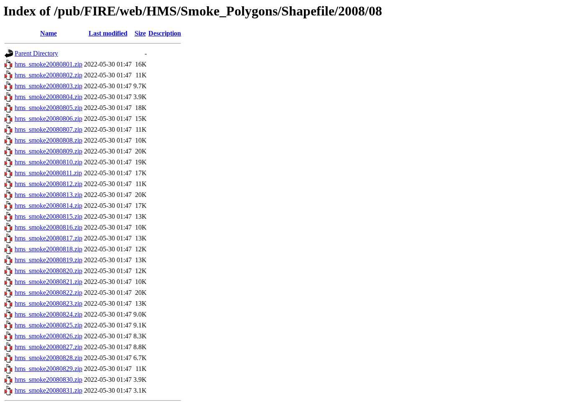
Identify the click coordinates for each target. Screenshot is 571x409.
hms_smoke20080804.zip (48, 96)
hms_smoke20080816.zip (48, 227)
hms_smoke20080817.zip (48, 238)
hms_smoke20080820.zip (48, 270)
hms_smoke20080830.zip (48, 379)
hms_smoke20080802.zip (48, 75)
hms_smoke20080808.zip (48, 140)
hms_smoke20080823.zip (48, 303)
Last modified (108, 33)
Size (140, 33)
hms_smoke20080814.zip (48, 205)
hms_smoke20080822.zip (48, 292)
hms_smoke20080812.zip (48, 183)
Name (48, 33)
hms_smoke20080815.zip (48, 216)
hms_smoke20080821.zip (48, 281)
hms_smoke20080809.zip (48, 151)
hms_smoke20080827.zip (48, 346)
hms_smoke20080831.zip (48, 390)
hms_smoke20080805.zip (48, 107)
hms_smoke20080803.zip (48, 85)
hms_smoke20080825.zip (48, 325)
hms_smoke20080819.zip (48, 259)
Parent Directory (36, 53)
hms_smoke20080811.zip (48, 172)
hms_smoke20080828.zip (48, 357)
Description (164, 33)
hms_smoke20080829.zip (48, 368)
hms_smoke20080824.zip (48, 314)
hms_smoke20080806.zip (48, 118)
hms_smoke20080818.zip (48, 249)
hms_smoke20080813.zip (48, 194)
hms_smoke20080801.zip (48, 64)
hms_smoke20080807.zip (48, 129)
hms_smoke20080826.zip (48, 336)
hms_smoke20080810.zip (48, 162)
